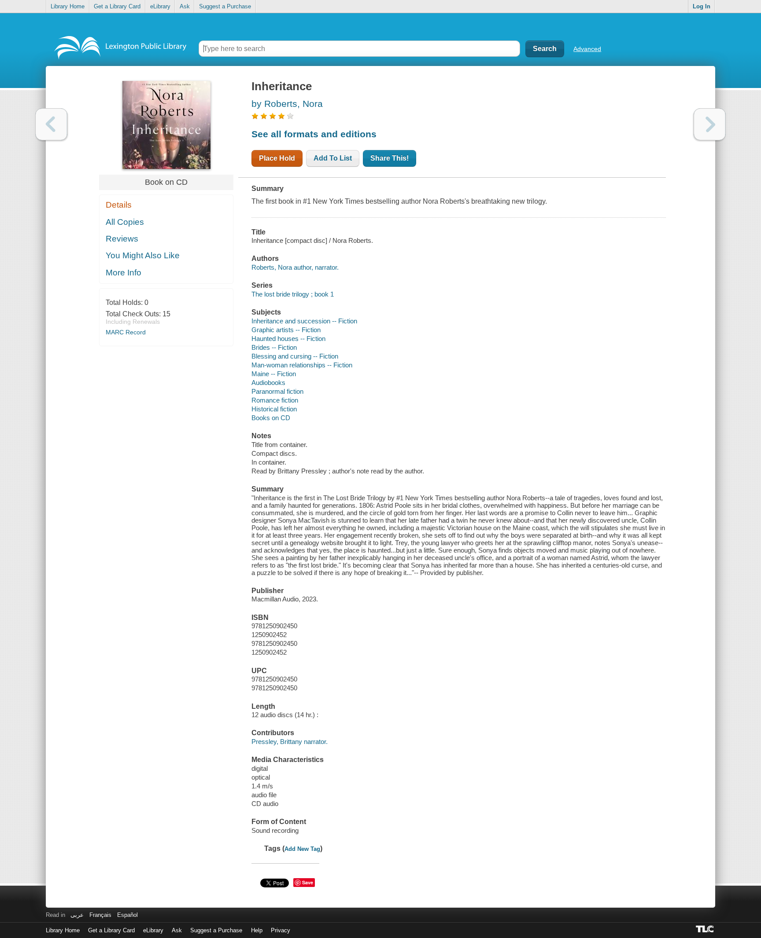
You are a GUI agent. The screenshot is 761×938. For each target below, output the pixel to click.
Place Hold (277, 158)
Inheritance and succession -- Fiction (304, 321)
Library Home (68, 6)
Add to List (333, 158)
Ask (185, 6)
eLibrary (160, 6)
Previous (51, 124)
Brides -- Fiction (274, 347)
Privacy (280, 930)
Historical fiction (274, 409)
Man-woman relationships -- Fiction (301, 365)
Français (100, 915)
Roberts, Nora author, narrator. (295, 267)
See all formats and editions (314, 134)
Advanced (587, 48)
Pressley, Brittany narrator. (289, 741)
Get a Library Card (117, 6)
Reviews (122, 238)
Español (127, 915)
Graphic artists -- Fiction (286, 329)
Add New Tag (302, 849)
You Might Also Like (143, 255)
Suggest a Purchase (225, 6)
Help (256, 930)
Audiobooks (268, 382)
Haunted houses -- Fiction (288, 338)
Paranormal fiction (277, 391)
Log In (701, 6)
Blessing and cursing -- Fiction (294, 356)
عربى (77, 915)
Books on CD (270, 417)
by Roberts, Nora (287, 104)
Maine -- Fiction (273, 373)
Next (710, 124)
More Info (123, 272)
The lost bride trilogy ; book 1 (292, 294)
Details (119, 204)
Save (307, 882)
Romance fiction (274, 400)
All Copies (125, 222)
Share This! (389, 158)
